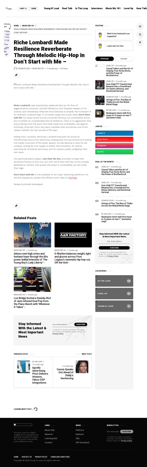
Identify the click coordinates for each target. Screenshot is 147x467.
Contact (48, 442)
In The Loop (37, 361)
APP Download (82, 442)
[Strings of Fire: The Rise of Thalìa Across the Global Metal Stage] (100, 100)
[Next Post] (82, 366)
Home (16, 26)
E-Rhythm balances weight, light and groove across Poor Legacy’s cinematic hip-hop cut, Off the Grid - (73, 258)
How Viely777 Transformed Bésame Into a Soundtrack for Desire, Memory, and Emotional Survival (119, 88)
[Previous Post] (23, 366)
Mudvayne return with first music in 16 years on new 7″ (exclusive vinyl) (119, 115)
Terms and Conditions (60, 457)
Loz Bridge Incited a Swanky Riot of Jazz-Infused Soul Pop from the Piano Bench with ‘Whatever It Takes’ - (32, 302)
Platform (80, 430)
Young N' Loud (112, 97)
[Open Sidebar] (140, 26)
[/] (114, 133)
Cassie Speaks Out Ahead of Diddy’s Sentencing (65, 374)
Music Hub (50, 430)
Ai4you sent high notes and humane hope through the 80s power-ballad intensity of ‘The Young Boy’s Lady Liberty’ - (31, 258)
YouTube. (72, 177)
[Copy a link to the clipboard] (16, 75)
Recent (124, 59)
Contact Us (27, 457)
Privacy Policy (57, 334)
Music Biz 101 (28, 26)
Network (49, 434)
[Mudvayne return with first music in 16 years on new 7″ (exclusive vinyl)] (100, 113)
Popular (105, 59)
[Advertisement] (114, 353)
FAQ (77, 438)
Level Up (109, 66)
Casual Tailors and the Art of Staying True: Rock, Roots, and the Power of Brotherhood (119, 72)
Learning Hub (51, 438)
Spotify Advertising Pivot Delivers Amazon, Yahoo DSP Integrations (40, 375)
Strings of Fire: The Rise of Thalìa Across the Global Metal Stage (118, 102)
